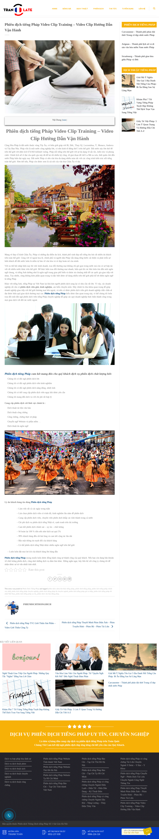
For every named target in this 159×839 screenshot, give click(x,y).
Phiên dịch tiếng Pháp (18, 373)
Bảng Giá (67, 9)
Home (54, 9)
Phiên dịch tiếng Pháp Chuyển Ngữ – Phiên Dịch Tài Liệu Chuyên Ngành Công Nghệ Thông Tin (133, 778)
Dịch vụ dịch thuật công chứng (15, 783)
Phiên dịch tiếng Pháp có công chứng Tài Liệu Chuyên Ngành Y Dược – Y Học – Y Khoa (133, 764)
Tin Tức (113, 9)
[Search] (154, 8)
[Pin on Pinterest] (64, 579)
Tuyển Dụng (127, 9)
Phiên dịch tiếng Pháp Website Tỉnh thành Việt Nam (56, 760)
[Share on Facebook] (50, 579)
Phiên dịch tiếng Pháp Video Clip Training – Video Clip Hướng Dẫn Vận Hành (132, 806)
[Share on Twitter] (55, 579)
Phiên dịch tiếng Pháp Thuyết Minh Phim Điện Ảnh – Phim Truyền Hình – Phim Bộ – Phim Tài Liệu (133, 793)
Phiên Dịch (98, 9)
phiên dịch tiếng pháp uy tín (26, 594)
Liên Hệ (142, 9)
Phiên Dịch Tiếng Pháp (31, 589)
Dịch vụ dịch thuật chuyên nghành (16, 775)
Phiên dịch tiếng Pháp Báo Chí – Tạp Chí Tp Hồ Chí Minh (93, 773)
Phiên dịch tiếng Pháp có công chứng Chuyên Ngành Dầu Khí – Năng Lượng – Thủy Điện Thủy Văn (95, 801)
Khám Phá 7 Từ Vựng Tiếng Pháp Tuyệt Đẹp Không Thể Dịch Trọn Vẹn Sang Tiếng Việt (138, 106)
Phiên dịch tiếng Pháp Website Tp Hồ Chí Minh (56, 777)
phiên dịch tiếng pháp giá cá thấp (81, 591)
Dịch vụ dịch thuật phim (15, 764)
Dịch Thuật (82, 9)
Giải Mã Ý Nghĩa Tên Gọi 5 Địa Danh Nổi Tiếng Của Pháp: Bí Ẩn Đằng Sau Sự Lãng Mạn (139, 84)
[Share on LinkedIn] (69, 579)
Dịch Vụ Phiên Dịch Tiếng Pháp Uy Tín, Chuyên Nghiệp (79, 734)
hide (64, 120)
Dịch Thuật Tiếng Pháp (139, 70)
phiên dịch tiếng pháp (83, 589)
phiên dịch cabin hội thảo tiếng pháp (61, 589)
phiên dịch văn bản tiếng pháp (48, 594)
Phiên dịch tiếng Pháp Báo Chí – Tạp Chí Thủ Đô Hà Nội (93, 762)
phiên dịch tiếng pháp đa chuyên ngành (53, 591)
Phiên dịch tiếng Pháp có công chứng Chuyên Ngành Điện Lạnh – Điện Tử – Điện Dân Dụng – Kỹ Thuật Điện (95, 787)
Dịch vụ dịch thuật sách (15, 769)
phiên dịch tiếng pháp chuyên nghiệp (25, 591)
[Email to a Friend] (59, 579)
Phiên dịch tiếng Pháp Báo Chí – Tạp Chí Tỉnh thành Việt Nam (55, 786)
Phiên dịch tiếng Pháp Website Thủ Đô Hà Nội (56, 768)
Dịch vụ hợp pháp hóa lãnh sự (18, 759)
